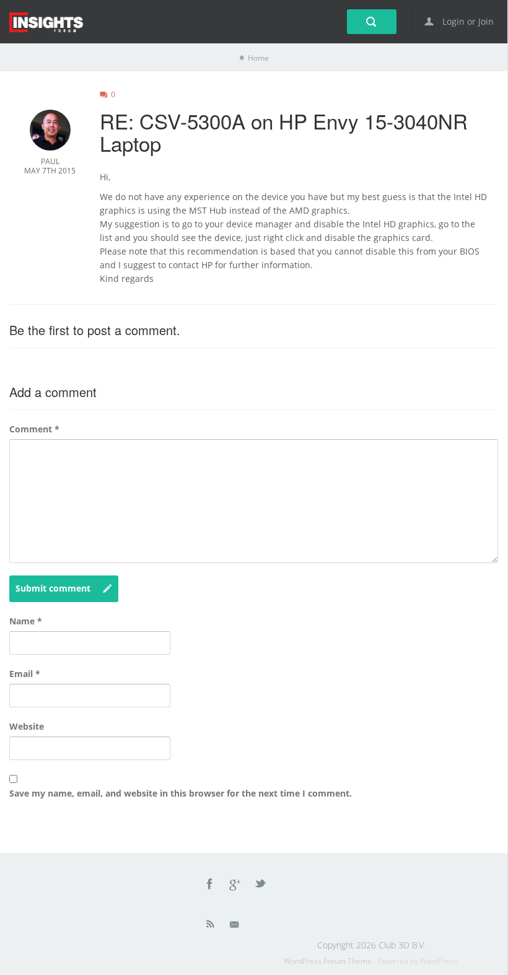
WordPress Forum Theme (329, 961)
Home (258, 58)
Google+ (235, 885)
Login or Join (467, 21)
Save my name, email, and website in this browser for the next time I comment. (180, 793)
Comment (34, 429)
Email (24, 674)
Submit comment (52, 588)
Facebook (210, 885)
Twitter (261, 885)
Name (25, 621)
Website (26, 726)
